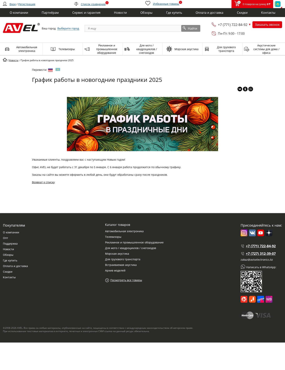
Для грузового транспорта (122, 259)
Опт (5, 238)
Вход (13, 4)
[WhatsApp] (250, 89)
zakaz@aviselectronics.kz (257, 259)
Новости (8, 249)
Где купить (10, 260)
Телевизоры (113, 237)
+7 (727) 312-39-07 (261, 253)
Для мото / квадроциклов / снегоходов (130, 248)
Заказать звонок (267, 24)
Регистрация (26, 4)
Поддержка (10, 243)
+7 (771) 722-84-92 (232, 24)
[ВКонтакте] (240, 89)
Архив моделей (115, 270)
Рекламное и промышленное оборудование (134, 242)
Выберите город (68, 28)
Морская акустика (117, 253)
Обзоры (8, 255)
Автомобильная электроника (124, 231)
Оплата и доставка (15, 266)
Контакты (9, 277)
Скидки (7, 271)
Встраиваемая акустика (121, 265)
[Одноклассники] (245, 89)
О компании (11, 232)
